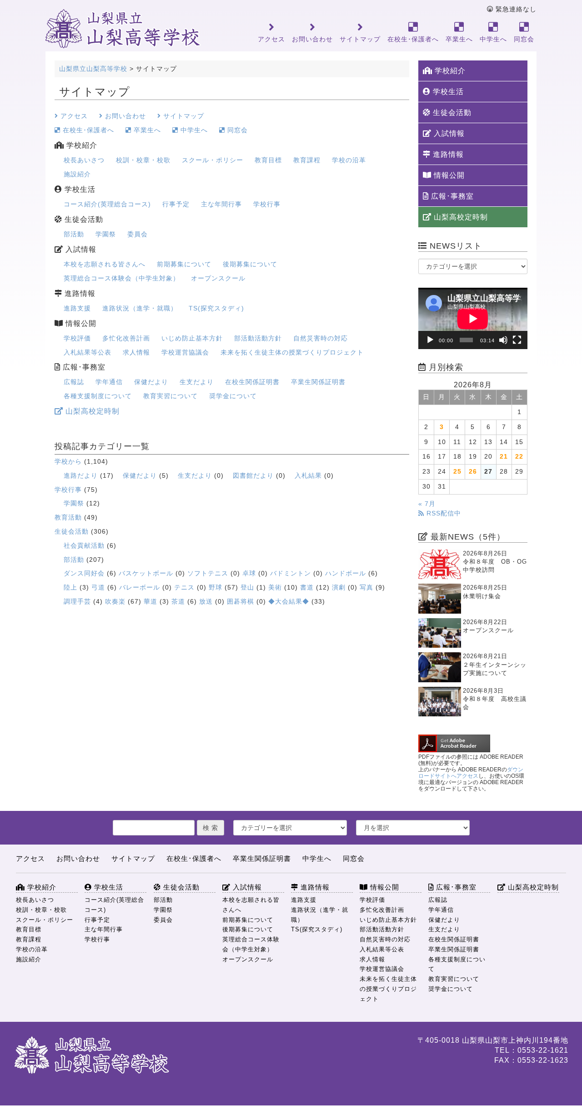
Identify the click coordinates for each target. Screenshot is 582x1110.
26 (473, 471)
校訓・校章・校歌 (143, 160)
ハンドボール (345, 573)
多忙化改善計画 (126, 338)
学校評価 (77, 338)
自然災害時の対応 (320, 338)
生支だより (197, 381)
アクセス (271, 39)
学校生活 (78, 189)
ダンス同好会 (84, 573)
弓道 (98, 587)
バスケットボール (146, 573)
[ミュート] (503, 340)
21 (504, 456)
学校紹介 (80, 145)
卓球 (249, 573)
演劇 (339, 587)
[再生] (430, 340)
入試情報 (79, 249)
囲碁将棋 (240, 601)
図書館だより (253, 475)
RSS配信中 (442, 513)
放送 (206, 601)
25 (457, 471)
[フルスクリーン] (517, 340)
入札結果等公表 (87, 352)
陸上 (70, 587)
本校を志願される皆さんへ (105, 264)
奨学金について (233, 396)
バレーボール (139, 587)
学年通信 (109, 381)
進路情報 (78, 293)
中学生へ (493, 39)
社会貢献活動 (84, 545)
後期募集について (250, 264)
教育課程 (307, 160)
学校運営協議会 (185, 352)
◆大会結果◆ (288, 601)
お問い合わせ (312, 39)
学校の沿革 (349, 160)
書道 (307, 587)
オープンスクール (218, 278)
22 (519, 456)
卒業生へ (459, 39)
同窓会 (524, 39)
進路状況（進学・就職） (139, 308)
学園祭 (105, 234)
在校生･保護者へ (413, 39)
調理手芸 (77, 601)
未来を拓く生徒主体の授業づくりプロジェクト (292, 352)
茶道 (178, 601)
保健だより (151, 381)
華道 (150, 601)
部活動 (74, 234)
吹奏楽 (115, 601)
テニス (184, 587)
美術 (275, 587)
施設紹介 (77, 174)
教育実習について (170, 396)
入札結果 (308, 475)
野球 (215, 587)
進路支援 (77, 308)
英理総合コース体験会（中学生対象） (122, 278)
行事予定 (176, 204)
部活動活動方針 (258, 338)
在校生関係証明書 (252, 381)
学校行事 (267, 204)
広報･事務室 (82, 367)
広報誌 (74, 381)
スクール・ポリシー (212, 160)
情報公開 (79, 323)
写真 (366, 587)
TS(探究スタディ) (216, 308)
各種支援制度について (98, 396)
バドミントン (290, 573)
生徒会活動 (82, 219)
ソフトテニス (207, 573)
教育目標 (268, 160)
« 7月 (427, 503)
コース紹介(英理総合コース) (107, 204)
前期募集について (184, 264)
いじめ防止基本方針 (192, 338)
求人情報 (136, 352)
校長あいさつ (84, 160)
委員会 (137, 234)
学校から (68, 461)
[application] (472, 318)
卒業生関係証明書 (318, 381)
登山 (247, 587)
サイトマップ (360, 39)
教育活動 (68, 517)
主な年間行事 (221, 204)
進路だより (81, 475)
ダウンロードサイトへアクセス (470, 773)
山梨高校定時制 (91, 411)
